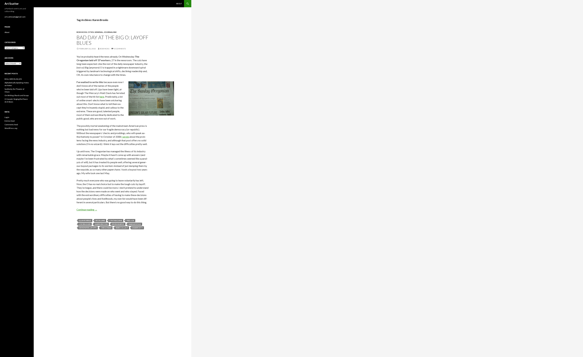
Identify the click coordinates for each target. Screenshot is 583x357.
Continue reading (87, 209)
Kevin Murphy (118, 224)
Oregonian (106, 228)
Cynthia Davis (115, 220)
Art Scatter (12, 3)
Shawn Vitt (137, 228)
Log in (7, 117)
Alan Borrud (85, 220)
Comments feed (11, 124)
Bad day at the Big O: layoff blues (112, 40)
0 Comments (120, 49)
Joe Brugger (85, 224)
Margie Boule (135, 224)
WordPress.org (11, 128)
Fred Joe (130, 220)
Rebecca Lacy (122, 228)
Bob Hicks (82, 32)
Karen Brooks (101, 224)
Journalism (110, 32)
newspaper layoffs (88, 228)
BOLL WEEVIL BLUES (13, 79)
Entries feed (10, 121)
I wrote (125, 136)
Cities (91, 32)
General (98, 32)
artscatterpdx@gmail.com (15, 17)
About (179, 4)
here (102, 96)
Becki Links (100, 220)
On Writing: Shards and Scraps (17, 95)
